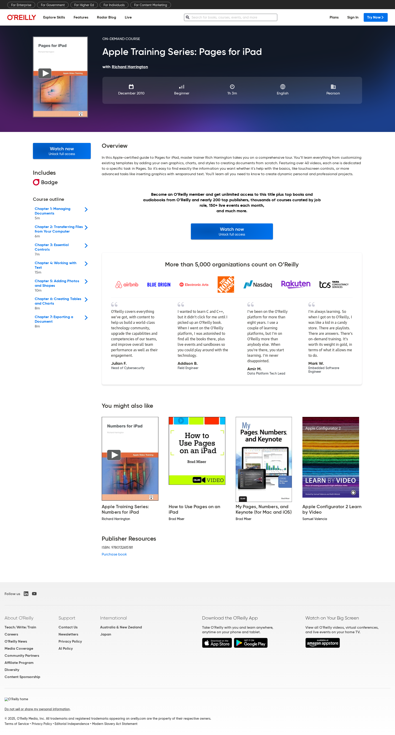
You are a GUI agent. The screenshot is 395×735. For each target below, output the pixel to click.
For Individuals (114, 5)
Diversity (12, 669)
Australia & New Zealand (121, 627)
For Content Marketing (150, 5)
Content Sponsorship (22, 676)
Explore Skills (54, 17)
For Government (53, 5)
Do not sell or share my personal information (37, 709)
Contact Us (68, 627)
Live (128, 17)
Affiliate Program (19, 662)
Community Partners (22, 655)
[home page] (21, 17)
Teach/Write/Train (20, 627)
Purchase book (114, 554)
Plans (334, 17)
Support (67, 618)
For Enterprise (21, 5)
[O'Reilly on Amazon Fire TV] (322, 646)
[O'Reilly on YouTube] (34, 593)
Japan (105, 634)
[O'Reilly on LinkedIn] (26, 593)
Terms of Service (17, 724)
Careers (11, 634)
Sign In (352, 17)
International (113, 618)
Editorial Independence (72, 724)
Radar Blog (106, 17)
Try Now (374, 17)
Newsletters (68, 634)
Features (81, 17)
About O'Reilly (19, 618)
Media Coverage (19, 648)
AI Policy (66, 648)
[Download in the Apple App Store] (217, 646)
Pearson (333, 93)
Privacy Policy (70, 641)
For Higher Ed (84, 5)
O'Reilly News (16, 641)
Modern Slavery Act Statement (114, 724)
